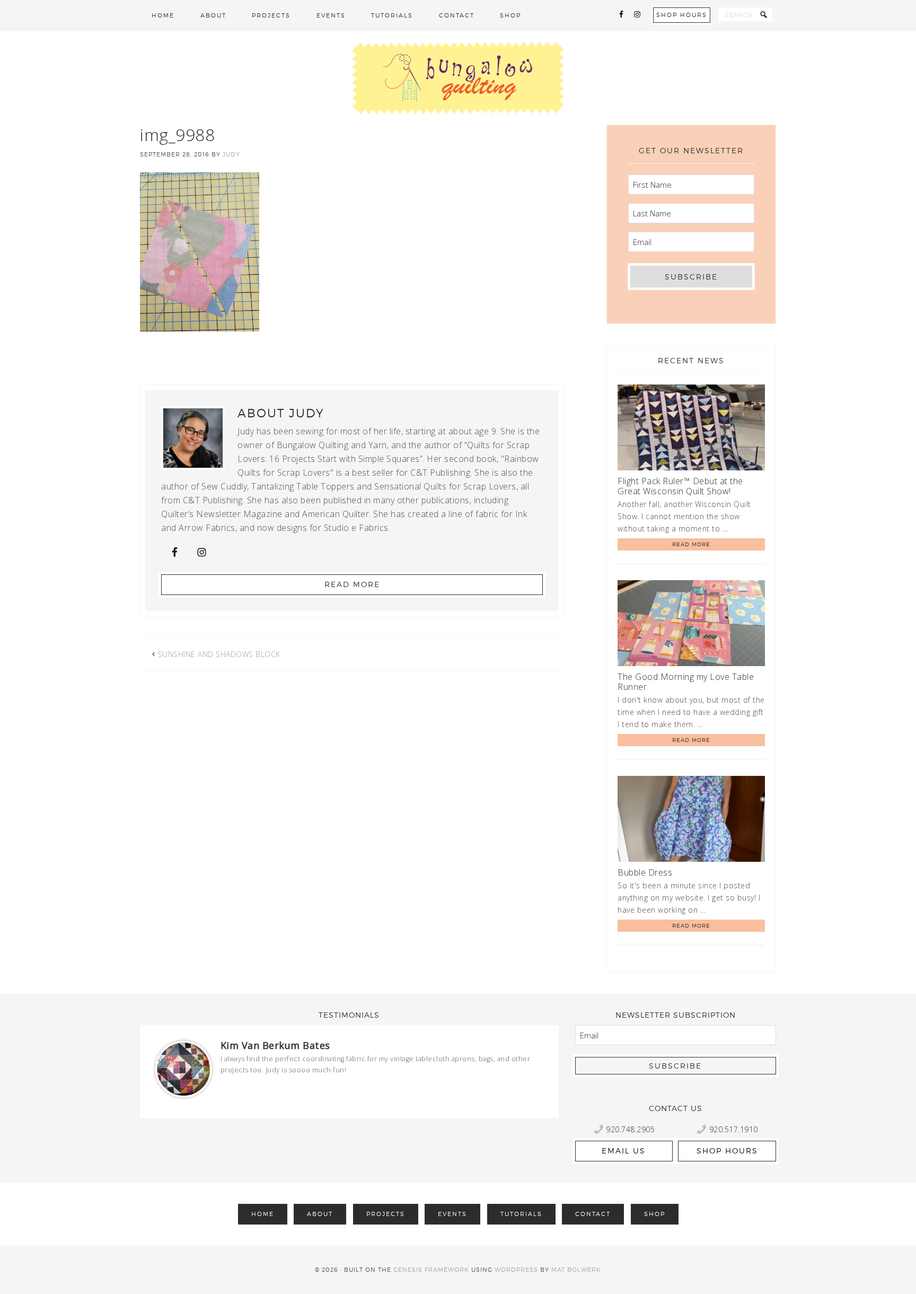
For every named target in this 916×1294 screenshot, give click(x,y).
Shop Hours (681, 15)
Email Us (624, 1150)
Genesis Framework (431, 1269)
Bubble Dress (645, 872)
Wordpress (516, 1269)
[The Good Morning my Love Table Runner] (691, 625)
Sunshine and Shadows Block (219, 654)
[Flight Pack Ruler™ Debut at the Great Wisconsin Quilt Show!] (691, 429)
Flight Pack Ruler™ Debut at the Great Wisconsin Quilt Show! (680, 486)
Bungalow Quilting (458, 78)
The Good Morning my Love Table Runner (686, 682)
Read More (352, 584)
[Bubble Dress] (691, 820)
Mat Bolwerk (576, 1269)
